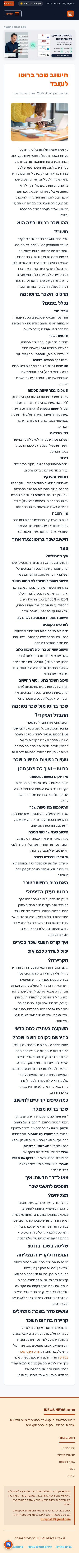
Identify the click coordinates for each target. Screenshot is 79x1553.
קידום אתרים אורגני (40, 1547)
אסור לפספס (67, 1462)
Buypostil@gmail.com (56, 1519)
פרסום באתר (15, 1547)
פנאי (72, 1468)
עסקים (71, 1475)
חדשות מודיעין (66, 1455)
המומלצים (69, 1448)
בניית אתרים (64, 1547)
